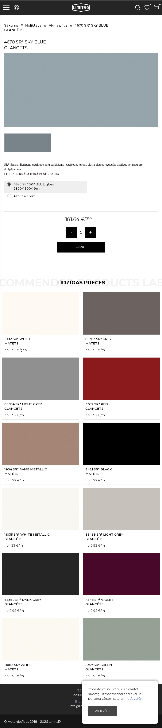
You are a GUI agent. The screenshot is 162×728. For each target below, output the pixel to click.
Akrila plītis (58, 25)
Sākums (11, 25)
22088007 (81, 695)
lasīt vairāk (135, 699)
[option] (81, 90)
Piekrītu (102, 711)
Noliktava (33, 25)
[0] (147, 7)
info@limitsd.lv (81, 706)
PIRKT (81, 247)
